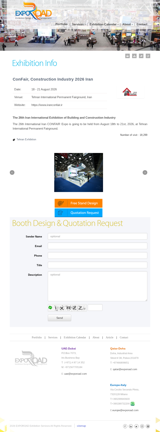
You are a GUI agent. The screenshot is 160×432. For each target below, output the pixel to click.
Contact (124, 337)
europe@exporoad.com (125, 410)
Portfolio (37, 337)
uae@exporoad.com (75, 373)
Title (39, 265)
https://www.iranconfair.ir (46, 105)
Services (52, 337)
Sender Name (34, 236)
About (95, 337)
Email (38, 246)
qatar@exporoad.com (125, 369)
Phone (38, 255)
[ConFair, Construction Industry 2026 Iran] (131, 91)
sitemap (81, 425)
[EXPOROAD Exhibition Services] (35, 10)
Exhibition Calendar (75, 337)
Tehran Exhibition (26, 139)
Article (109, 337)
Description (35, 274)
